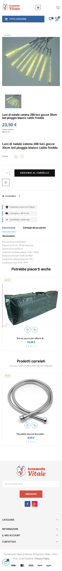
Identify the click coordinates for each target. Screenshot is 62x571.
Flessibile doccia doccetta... (31, 434)
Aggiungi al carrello (34, 173)
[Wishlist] (50, 19)
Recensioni (9, 236)
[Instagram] (34, 504)
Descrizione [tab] (8, 227)
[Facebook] (27, 504)
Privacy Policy (42, 558)
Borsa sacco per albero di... (31, 338)
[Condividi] (19, 196)
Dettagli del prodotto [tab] (34, 227)
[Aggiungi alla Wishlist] (5, 182)
